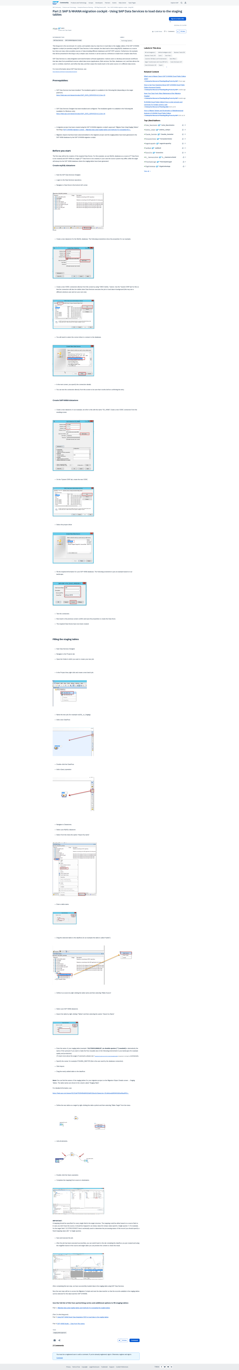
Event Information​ (149, 65)
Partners (107, 3)
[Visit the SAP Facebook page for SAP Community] (161, 1367)
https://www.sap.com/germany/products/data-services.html (65, 71)
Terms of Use (76, 1367)
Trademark (104, 1367)
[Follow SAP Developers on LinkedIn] (171, 1367)
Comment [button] (134, 1340)
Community (64, 2)
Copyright (85, 1367)
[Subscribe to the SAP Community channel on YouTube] (168, 1367)
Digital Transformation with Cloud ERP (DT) (156, 62)
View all (146, 171)
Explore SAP (174, 3)
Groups (91, 3)
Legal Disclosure (94, 1367)
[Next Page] (166, 67)
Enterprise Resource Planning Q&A (157, 107)
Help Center (122, 3)
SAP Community (57, 7)
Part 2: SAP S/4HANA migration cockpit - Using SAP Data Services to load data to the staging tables (117, 13)
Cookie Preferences (122, 1367)
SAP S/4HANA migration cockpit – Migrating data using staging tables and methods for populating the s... (97, 130)
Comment (59, 1358)
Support (111, 1367)
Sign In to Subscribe (177, 19)
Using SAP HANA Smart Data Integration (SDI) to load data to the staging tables (82, 1317)
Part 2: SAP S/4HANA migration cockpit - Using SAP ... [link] (121, 7)
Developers (99, 3)
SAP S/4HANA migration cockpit (73, 40)
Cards (159, 55)
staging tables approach (59, 1332)
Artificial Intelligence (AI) (164, 52)
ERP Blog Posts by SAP (100, 7)
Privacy (68, 1367)
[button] (177, 31)
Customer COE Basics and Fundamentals (155, 58)
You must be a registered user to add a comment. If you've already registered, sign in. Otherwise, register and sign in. (94, 1354)
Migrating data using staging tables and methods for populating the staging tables (83, 1308)
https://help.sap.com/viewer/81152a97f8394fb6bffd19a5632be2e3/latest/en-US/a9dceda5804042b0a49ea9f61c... (91, 1093)
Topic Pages (132, 3)
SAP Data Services (58, 40)
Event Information (175, 62)
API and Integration (150, 52)
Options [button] (170, 22)
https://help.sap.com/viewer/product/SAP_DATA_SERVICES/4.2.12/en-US (80, 95)
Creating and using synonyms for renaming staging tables (106, 1056)
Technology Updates (126, 40)
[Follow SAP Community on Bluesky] (165, 1367)
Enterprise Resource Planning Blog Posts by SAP (161, 81)
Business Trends (178, 52)
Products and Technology (78, 3)
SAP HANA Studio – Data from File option (71, 1323)
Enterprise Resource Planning (85, 7)
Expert (160, 65)
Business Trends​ (149, 55)
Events (114, 3)
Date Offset (173, 58)
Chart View (167, 55)
